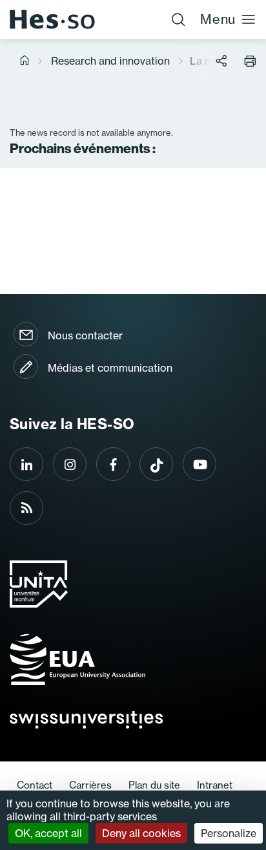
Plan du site (154, 785)
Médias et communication (110, 368)
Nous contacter (85, 335)
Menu (218, 19)
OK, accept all (48, 833)
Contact (34, 785)
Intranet (214, 785)
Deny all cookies (141, 833)
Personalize (228, 833)
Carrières (90, 785)
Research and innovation (110, 60)
